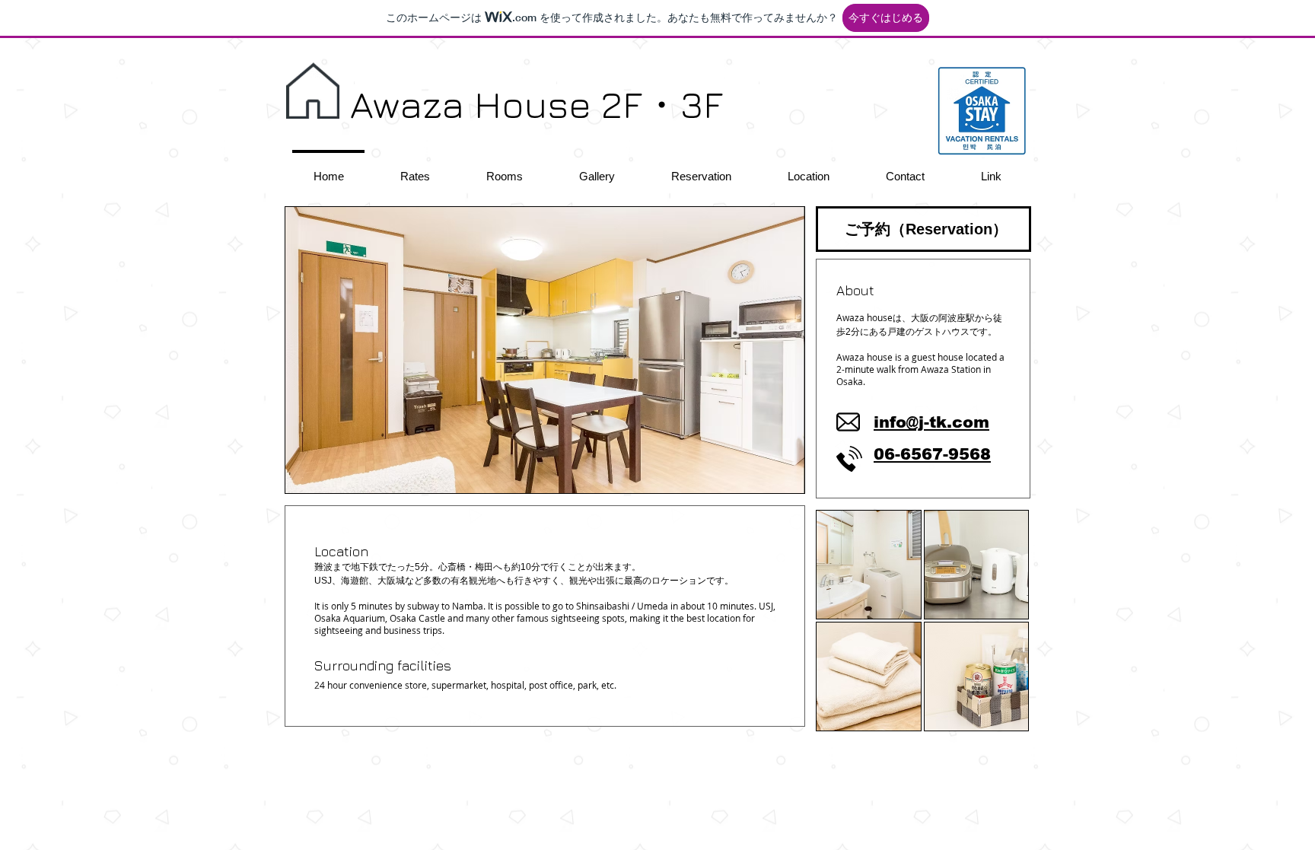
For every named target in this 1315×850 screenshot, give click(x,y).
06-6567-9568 (932, 454)
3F (701, 103)
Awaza (407, 103)
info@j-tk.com (931, 422)
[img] (869, 564)
